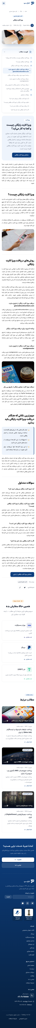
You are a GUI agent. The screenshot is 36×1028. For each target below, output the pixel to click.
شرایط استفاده (30, 983)
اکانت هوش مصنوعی (28, 930)
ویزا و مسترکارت (29, 937)
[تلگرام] (32, 903)
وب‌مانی (32, 948)
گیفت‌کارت (31, 955)
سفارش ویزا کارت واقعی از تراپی (22, 574)
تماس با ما (18, 865)
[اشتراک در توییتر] (25, 587)
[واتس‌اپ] (23, 903)
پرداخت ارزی (11, 167)
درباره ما (32, 969)
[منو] (4, 3)
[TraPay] (29, 3)
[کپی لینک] (20, 587)
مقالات (32, 976)
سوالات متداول (30, 973)
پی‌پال (32, 934)
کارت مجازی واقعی (29, 472)
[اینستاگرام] (27, 903)
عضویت (19, 860)
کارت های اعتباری (18, 16)
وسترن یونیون (30, 941)
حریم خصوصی (23, 1019)
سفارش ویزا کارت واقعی (22, 155)
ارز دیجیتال (31, 944)
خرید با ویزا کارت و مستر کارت (23, 170)
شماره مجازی (30, 951)
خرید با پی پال (10, 170)
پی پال (24, 391)
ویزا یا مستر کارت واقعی (12, 545)
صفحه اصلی (30, 965)
